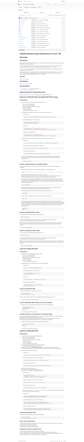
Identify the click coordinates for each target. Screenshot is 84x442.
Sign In (64, 1)
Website (64, 441)
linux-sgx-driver (24, 68)
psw (20, 31)
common (21, 25)
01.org (39, 88)
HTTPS (50, 15)
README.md (22, 43)
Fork (62, 4)
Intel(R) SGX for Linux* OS (25, 88)
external (21, 27)
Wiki (40, 7)
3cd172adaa (33, 37)
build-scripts (22, 23)
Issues (26, 7)
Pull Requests (33, 7)
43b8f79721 (33, 33)
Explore (25, 1)
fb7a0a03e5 (33, 43)
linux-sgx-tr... (29, 15)
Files (21, 7)
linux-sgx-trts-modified (28, 4)
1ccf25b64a (33, 39)
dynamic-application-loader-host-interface (40, 390)
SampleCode (22, 21)
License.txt (21, 39)
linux (21, 29)
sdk (20, 33)
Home (22, 1)
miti (21, 4)
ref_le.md (40, 74)
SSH (52, 15)
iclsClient (26, 370)
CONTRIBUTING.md (23, 37)
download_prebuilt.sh (23, 47)
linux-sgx (52, 67)
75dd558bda (33, 29)
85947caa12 (33, 35)
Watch (50, 4)
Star (56, 4)
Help (29, 1)
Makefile (21, 41)
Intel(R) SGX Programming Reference (27, 90)
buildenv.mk (22, 45)
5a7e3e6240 (33, 47)
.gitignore (21, 35)
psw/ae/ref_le (59, 72)
